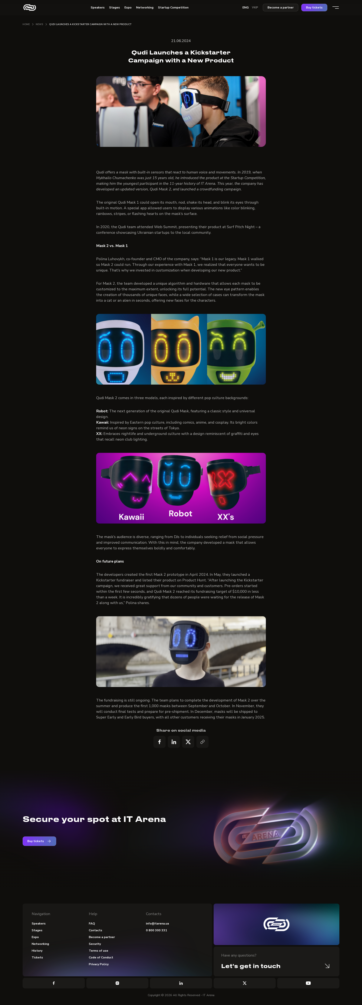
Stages (37, 930)
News (39, 24)
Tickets (37, 957)
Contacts (95, 930)
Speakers (39, 923)
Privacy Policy (99, 964)
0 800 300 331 (156, 930)
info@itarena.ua (157, 923)
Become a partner (281, 7)
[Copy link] (202, 742)
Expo (35, 937)
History (37, 951)
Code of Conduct (101, 957)
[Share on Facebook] (159, 742)
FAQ (92, 923)
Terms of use (98, 951)
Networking (40, 944)
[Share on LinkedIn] (174, 742)
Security (95, 944)
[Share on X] (188, 742)
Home (26, 24)
